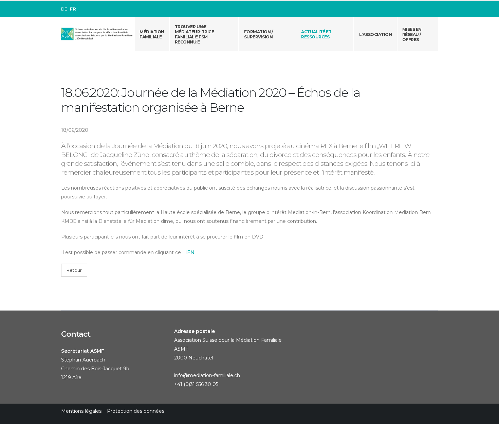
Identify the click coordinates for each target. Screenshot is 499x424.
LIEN (188, 252)
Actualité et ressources (316, 34)
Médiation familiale (152, 34)
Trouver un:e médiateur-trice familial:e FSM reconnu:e (194, 34)
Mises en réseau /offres (412, 34)
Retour (74, 270)
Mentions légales (81, 411)
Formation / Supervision (258, 34)
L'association (375, 34)
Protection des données (135, 411)
